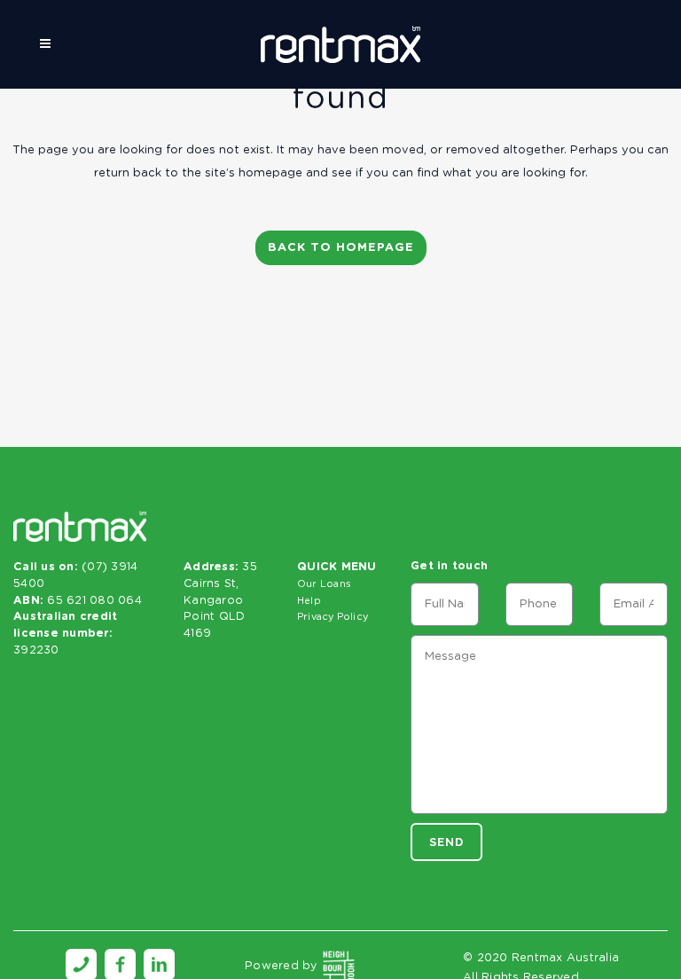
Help (309, 601)
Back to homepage (341, 248)
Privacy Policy (332, 617)
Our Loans (324, 584)
